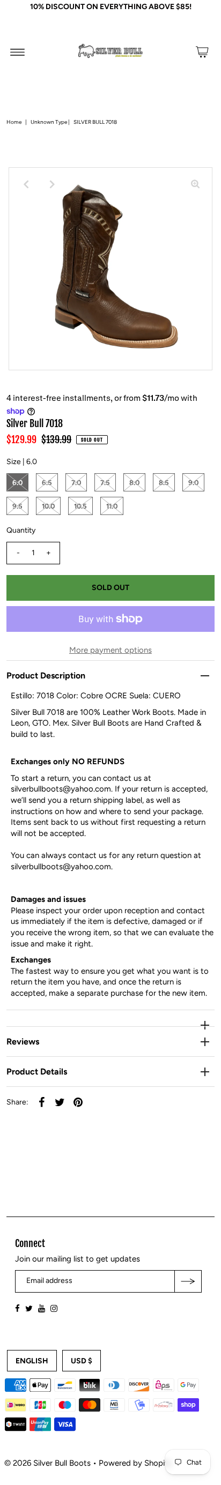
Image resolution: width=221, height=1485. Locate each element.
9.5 (17, 506)
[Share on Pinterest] (78, 1101)
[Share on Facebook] (41, 1101)
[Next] (52, 184)
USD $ (81, 1360)
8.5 (164, 483)
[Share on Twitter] (59, 1101)
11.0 (111, 506)
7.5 (105, 483)
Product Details (36, 1071)
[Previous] (26, 184)
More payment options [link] (110, 650)
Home (13, 121)
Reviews (22, 1041)
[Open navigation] (17, 52)
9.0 (193, 483)
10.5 (80, 506)
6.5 (47, 483)
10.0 (48, 506)
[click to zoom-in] (195, 184)
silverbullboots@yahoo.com (61, 789)
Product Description (45, 675)
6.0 (17, 483)
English (32, 1360)
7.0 (76, 483)
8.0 (134, 483)
